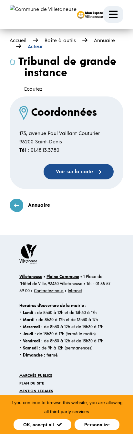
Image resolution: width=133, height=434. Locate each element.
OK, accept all (38, 424)
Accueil (18, 40)
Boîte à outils (60, 40)
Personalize (97, 424)
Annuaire (39, 205)
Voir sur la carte (74, 171)
